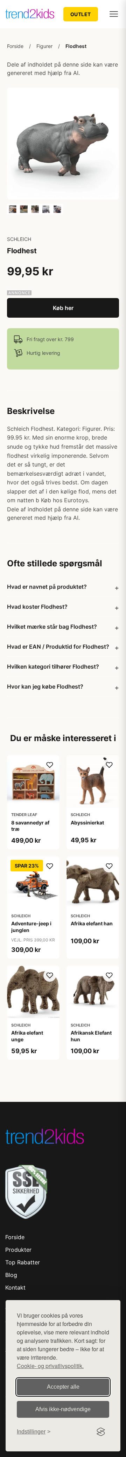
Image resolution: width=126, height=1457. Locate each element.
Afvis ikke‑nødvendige (63, 1409)
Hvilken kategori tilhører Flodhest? (53, 666)
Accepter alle (63, 1387)
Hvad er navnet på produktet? (47, 586)
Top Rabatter (22, 1262)
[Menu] (114, 14)
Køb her (63, 307)
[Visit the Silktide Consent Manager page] (100, 1431)
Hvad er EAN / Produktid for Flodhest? (58, 646)
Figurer (44, 46)
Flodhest (75, 46)
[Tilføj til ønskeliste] (49, 765)
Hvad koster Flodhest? (37, 606)
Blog (11, 1274)
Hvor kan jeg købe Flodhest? (45, 686)
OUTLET (80, 14)
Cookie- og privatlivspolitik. (50, 1366)
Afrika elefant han (92, 923)
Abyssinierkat (87, 823)
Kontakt (15, 1287)
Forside (15, 46)
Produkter (18, 1249)
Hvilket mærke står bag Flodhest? (52, 626)
